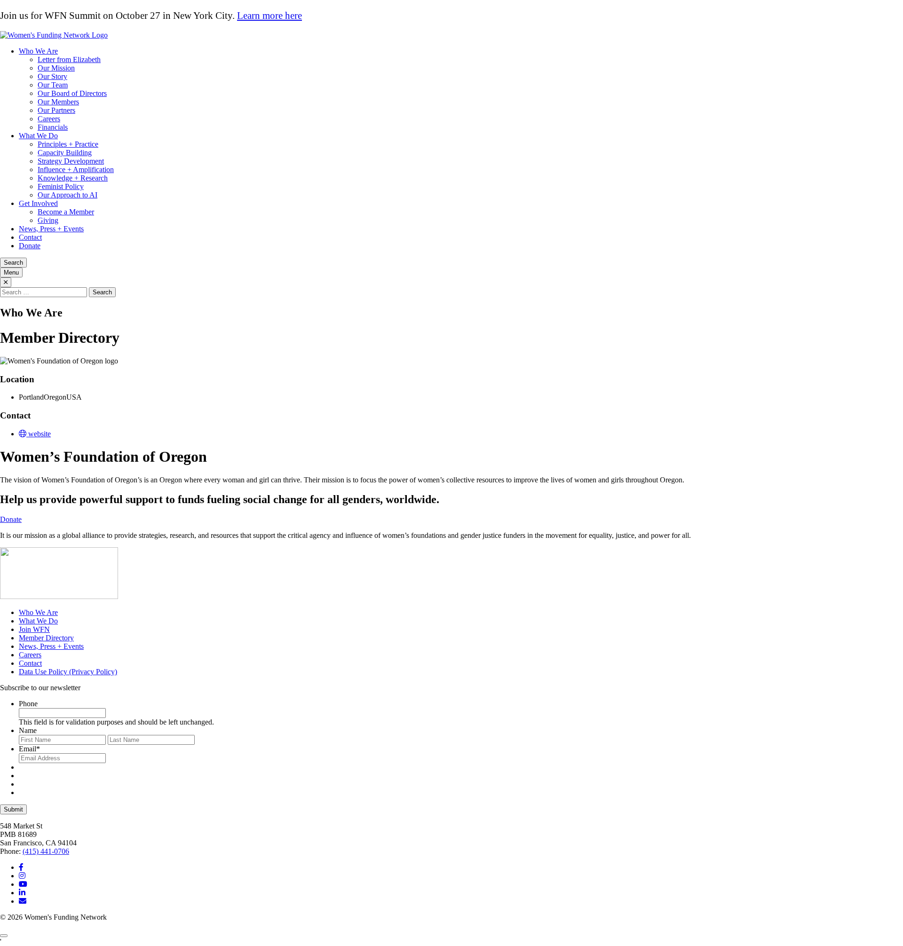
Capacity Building (65, 153)
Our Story (52, 76)
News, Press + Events (51, 229)
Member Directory (46, 638)
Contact (30, 237)
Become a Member (66, 212)
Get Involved (38, 203)
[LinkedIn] (22, 893)
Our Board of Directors (72, 93)
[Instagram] (22, 876)
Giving (48, 220)
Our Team (53, 85)
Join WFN (34, 629)
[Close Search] (5, 282)
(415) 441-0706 (46, 851)
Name (28, 730)
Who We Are (38, 51)
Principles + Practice (68, 144)
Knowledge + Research (73, 178)
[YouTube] (23, 884)
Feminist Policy (61, 186)
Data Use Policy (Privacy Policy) (68, 672)
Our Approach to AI (67, 195)
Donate (29, 246)
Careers (49, 119)
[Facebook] (21, 867)
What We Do (38, 136)
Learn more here (269, 15)
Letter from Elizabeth (69, 59)
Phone (28, 704)
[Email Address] (22, 901)
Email (29, 749)
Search (13, 262)
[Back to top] (4, 935)
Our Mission (56, 68)
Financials (53, 127)
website (38, 434)
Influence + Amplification (76, 169)
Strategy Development (71, 161)
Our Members (58, 102)
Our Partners (56, 110)
